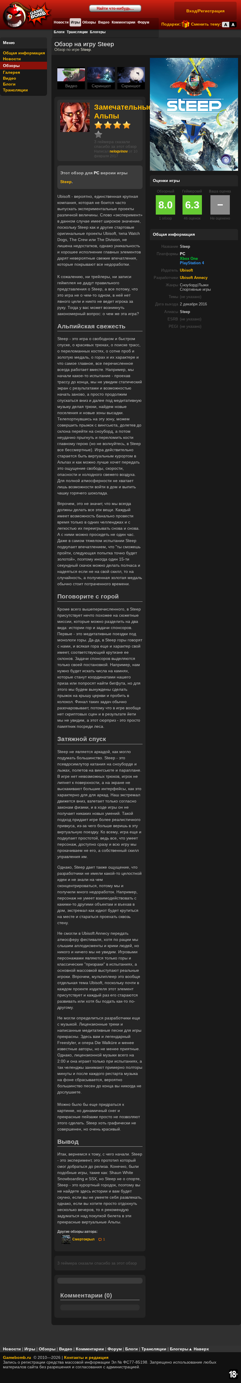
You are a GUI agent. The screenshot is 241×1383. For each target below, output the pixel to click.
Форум (143, 22)
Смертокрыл (83, 1239)
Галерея (11, 72)
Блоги (59, 32)
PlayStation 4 (192, 263)
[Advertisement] (194, 374)
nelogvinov (119, 151)
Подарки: (171, 24)
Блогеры (98, 32)
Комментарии (123, 22)
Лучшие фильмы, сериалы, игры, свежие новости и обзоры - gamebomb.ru (30, 17)
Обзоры (89, 22)
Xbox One (189, 259)
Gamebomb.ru (17, 1357)
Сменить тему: (206, 24)
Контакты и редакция (86, 1357)
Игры (75, 22)
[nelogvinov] (75, 130)
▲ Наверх (198, 1349)
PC (182, 254)
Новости (61, 22)
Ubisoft (186, 270)
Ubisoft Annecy (193, 278)
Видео (103, 22)
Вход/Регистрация (205, 11)
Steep (66, 181)
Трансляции (77, 32)
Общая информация (24, 53)
